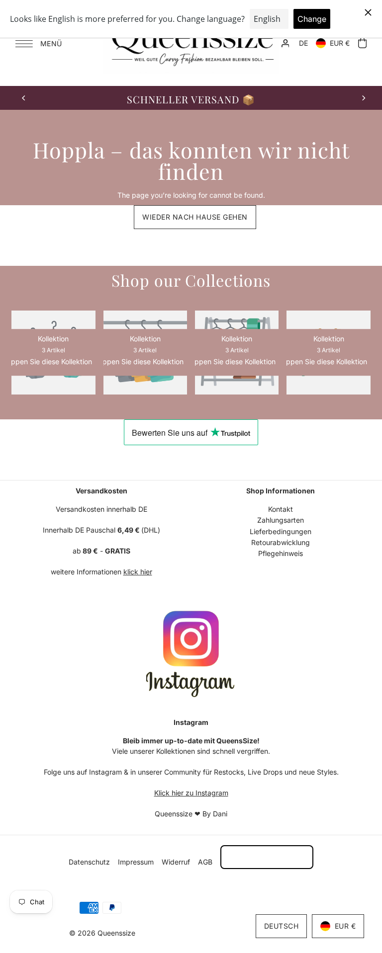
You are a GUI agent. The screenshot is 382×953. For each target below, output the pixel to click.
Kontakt (280, 509)
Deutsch (281, 926)
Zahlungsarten (280, 520)
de (303, 43)
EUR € (340, 43)
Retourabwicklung (280, 542)
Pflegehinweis (280, 553)
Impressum (136, 862)
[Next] (363, 97)
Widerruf (176, 862)
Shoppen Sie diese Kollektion (138, 362)
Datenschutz (89, 862)
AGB (205, 862)
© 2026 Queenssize (102, 933)
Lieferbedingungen (280, 531)
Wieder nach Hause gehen (195, 217)
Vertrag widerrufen (266, 857)
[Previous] (23, 97)
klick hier (137, 571)
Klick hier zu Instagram (191, 793)
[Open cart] (362, 43)
